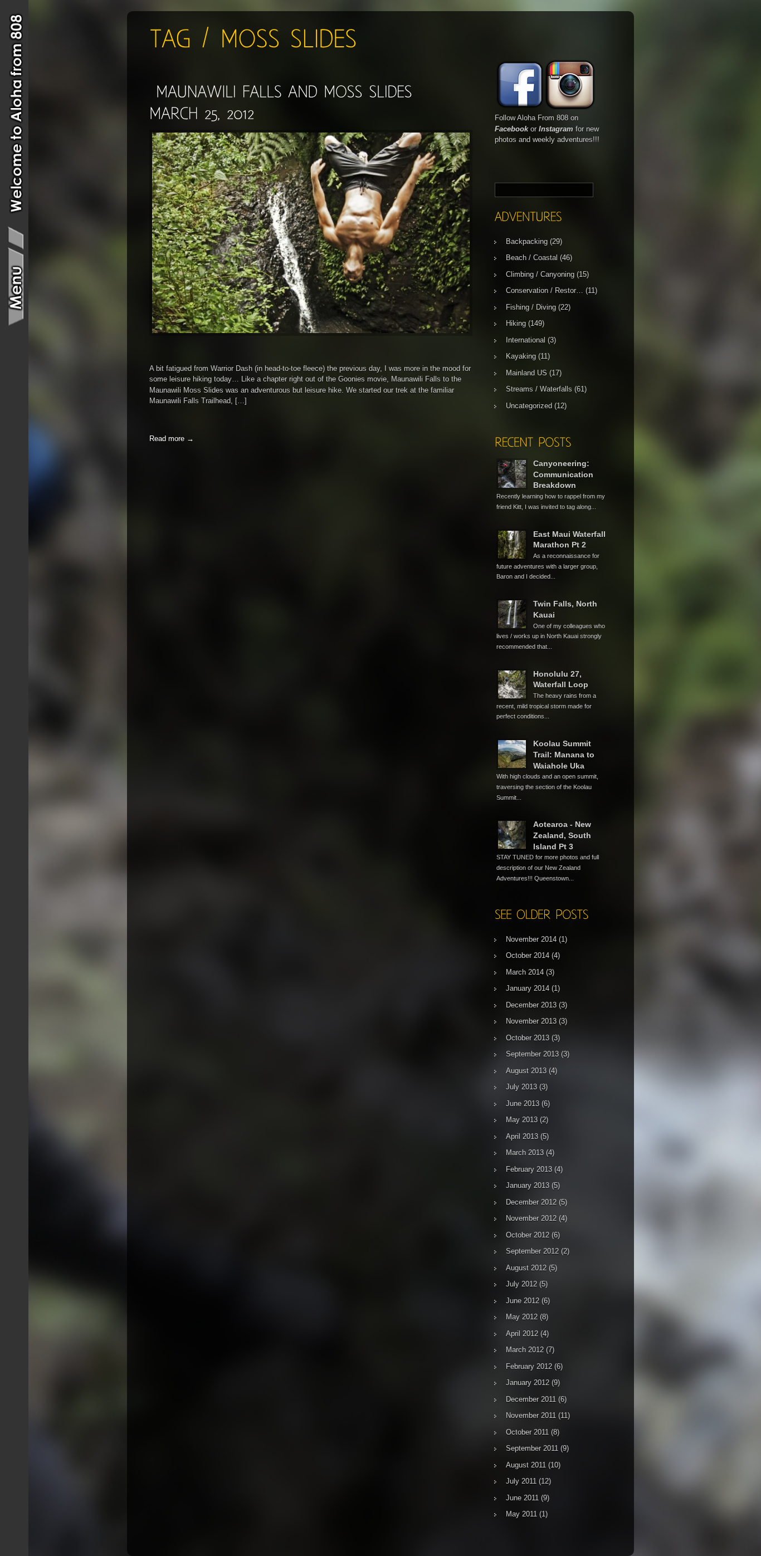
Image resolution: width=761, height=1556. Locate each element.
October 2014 (527, 955)
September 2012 (532, 1251)
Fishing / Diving (531, 307)
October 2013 (527, 1038)
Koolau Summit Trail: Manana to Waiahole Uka (563, 754)
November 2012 (531, 1218)
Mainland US (526, 373)
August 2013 (526, 1070)
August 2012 (526, 1268)
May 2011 (521, 1514)
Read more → (171, 438)
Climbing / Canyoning (540, 274)
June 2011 (522, 1498)
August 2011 (526, 1465)
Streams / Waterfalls (539, 389)
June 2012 (522, 1300)
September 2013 (532, 1054)
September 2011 (532, 1448)
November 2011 (531, 1415)
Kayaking (521, 356)
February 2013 (529, 1169)
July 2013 (521, 1087)
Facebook (511, 129)
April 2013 (522, 1136)
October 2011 (527, 1432)
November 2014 (531, 939)
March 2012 (525, 1349)
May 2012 (522, 1317)
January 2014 (527, 988)
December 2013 (531, 1005)
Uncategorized (529, 406)
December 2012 (531, 1202)
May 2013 (522, 1119)
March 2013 (525, 1152)
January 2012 (527, 1382)
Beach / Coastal (532, 257)
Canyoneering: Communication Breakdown (563, 474)
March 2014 (525, 972)
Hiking (516, 323)
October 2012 (527, 1235)
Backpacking (527, 241)
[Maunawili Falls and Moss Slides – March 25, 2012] (310, 333)
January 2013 (527, 1185)
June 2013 (522, 1103)
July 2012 (521, 1284)
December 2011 (531, 1399)
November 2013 (531, 1021)
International (525, 340)
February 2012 (529, 1366)
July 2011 (521, 1481)
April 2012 (522, 1333)
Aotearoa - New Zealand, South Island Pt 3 (562, 835)
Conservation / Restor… (544, 290)
